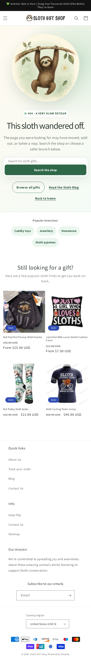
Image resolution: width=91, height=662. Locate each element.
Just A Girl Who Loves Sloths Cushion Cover (67, 338)
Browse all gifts (28, 187)
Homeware (69, 231)
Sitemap (14, 534)
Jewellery (46, 231)
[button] (5, 18)
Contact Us (15, 488)
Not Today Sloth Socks (16, 409)
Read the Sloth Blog (64, 187)
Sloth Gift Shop (38, 654)
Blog (11, 479)
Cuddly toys (22, 231)
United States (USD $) (43, 624)
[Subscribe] (69, 595)
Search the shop (45, 170)
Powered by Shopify (59, 654)
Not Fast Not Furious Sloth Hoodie (22, 337)
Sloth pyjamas (46, 242)
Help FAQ (14, 515)
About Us (14, 459)
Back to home (45, 198)
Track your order (19, 469)
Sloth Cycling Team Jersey (61, 409)
